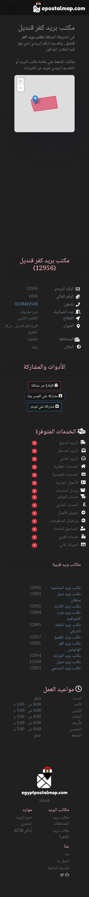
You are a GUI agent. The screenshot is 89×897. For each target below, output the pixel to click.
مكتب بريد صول (68, 662)
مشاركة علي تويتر (42, 407)
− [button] (20, 88)
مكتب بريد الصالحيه (66, 588)
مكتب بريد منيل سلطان (69, 597)
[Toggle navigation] (10, 7)
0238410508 (26, 304)
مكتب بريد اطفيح (67, 637)
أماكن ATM (23, 830)
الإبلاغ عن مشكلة (42, 386)
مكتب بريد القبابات (67, 656)
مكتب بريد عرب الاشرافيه (69, 615)
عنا (67, 854)
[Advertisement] (44, 198)
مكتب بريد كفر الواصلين (70, 646)
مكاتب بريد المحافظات (60, 820)
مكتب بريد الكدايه (67, 606)
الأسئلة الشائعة (58, 868)
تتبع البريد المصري (24, 820)
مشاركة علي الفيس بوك (43, 396)
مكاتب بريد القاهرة (60, 834)
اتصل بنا (63, 861)
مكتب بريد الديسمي (66, 668)
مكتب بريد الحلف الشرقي (68, 628)
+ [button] (20, 81)
